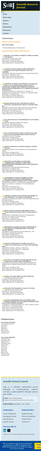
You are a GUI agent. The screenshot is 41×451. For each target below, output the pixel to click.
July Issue (4, 346)
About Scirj (7, 17)
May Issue (4, 327)
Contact (6, 33)
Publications (7, 27)
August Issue (4, 345)
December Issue (5, 339)
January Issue (5, 333)
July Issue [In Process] (7, 324)
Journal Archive (8, 422)
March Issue (4, 330)
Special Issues (8, 419)
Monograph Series (9, 416)
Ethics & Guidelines (29, 416)
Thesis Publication (9, 414)
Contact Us (25, 422)
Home (5, 14)
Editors (5, 24)
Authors (6, 20)
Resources (7, 30)
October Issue (5, 342)
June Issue (4, 325)
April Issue (4, 328)
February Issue (5, 331)
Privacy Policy (26, 419)
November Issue (5, 340)
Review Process (27, 414)
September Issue (6, 343)
